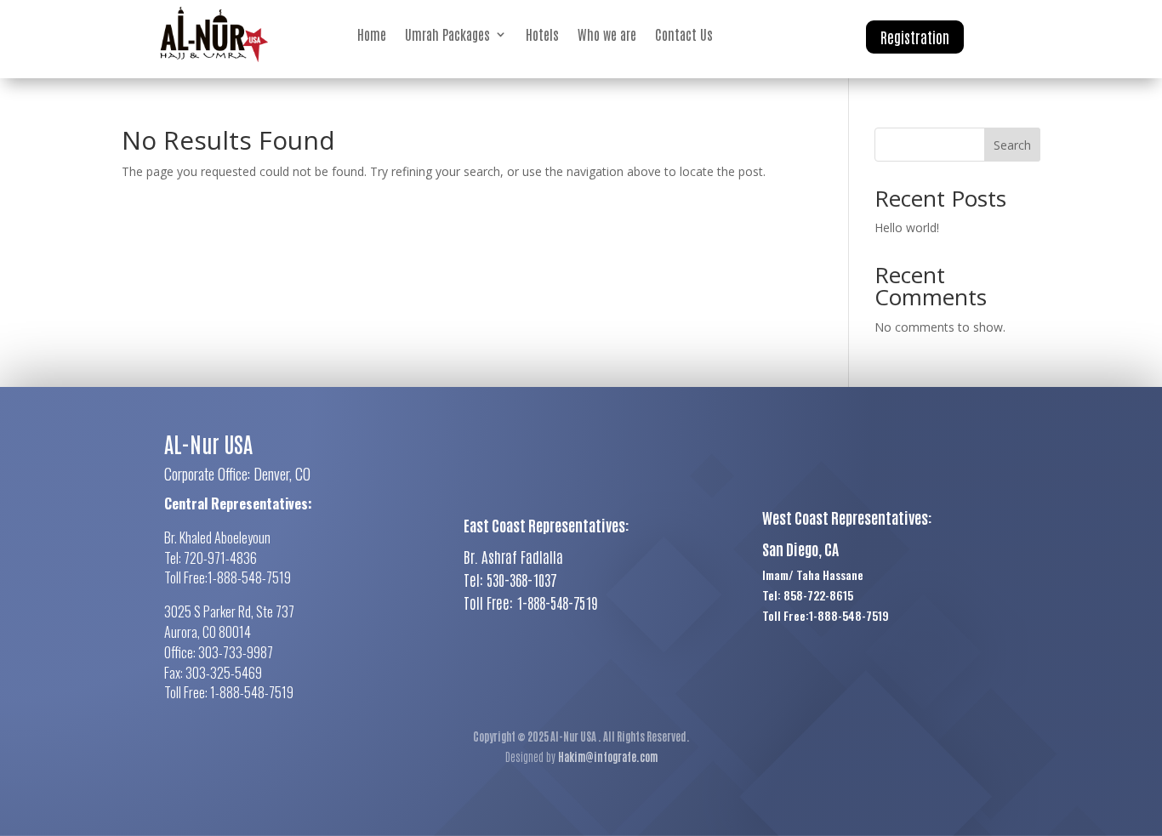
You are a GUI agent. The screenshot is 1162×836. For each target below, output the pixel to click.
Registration (914, 36)
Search (1012, 145)
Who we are (607, 34)
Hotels (542, 34)
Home (371, 34)
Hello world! (906, 227)
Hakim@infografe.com (608, 756)
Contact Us (684, 34)
